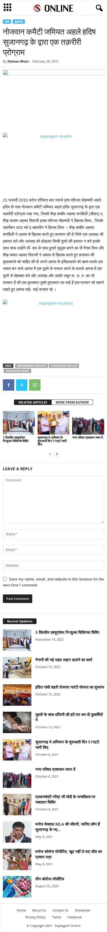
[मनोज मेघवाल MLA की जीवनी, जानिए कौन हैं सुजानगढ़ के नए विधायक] (17, 832)
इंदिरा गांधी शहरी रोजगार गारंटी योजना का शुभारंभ (69, 687)
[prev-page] (50, 454)
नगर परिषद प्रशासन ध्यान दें (87, 437)
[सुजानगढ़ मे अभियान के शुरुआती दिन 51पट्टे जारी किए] (54, 423)
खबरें (7, 21)
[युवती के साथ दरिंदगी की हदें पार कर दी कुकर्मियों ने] (17, 722)
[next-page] (57, 454)
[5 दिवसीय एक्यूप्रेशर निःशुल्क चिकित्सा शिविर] (19, 423)
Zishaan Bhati (18, 61)
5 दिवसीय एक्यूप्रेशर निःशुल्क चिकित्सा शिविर (16, 439)
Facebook (75, 917)
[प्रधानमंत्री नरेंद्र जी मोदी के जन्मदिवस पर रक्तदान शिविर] (17, 804)
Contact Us (60, 910)
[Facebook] (8, 385)
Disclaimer (82, 910)
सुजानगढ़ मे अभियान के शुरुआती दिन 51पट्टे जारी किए (52, 440)
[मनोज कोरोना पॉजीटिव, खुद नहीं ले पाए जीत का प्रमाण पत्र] (17, 859)
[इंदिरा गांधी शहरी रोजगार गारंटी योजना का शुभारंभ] (17, 695)
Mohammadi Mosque (31, 366)
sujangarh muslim (64, 366)
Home (21, 910)
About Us (39, 910)
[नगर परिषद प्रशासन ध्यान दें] (88, 423)
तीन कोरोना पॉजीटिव (49, 878)
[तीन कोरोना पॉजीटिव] (17, 886)
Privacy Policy (35, 917)
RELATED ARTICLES (33, 402)
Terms (56, 917)
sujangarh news (17, 371)
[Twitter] (21, 385)
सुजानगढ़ (19, 21)
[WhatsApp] (35, 385)
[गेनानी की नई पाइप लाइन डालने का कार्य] (17, 667)
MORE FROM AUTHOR (72, 402)
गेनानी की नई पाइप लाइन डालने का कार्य (63, 659)
